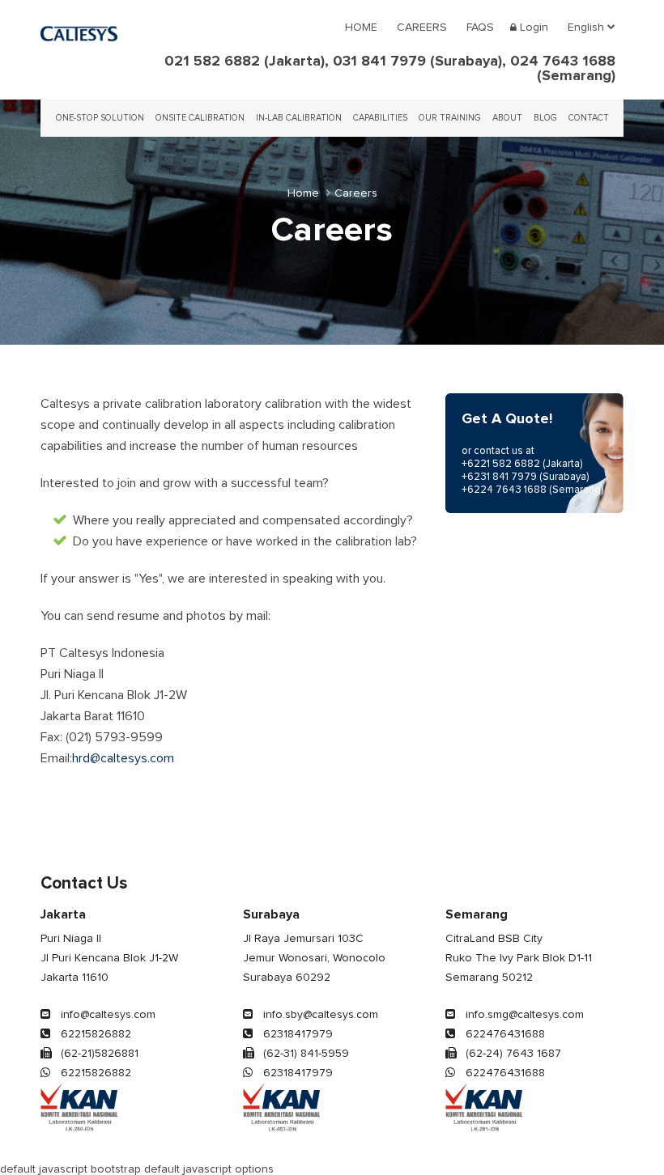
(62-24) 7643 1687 (511, 1053)
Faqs (480, 27)
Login (532, 27)
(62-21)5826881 (97, 1053)
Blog (545, 117)
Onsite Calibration (200, 117)
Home (361, 27)
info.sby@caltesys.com (319, 1014)
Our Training (450, 117)
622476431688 (503, 1034)
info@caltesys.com (106, 1014)
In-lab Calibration (299, 117)
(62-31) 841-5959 (304, 1053)
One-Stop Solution (100, 117)
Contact (588, 117)
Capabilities (380, 117)
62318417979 (296, 1034)
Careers (422, 27)
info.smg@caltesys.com (523, 1014)
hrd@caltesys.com (123, 758)
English (587, 27)
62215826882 (94, 1034)
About (507, 117)
